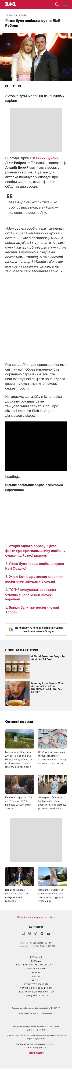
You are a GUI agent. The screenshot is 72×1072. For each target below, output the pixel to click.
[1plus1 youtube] (48, 933)
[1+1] (10, 4)
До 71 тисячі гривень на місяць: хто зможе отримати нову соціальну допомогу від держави (52, 757)
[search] (57, 4)
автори (36, 980)
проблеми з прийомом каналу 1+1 (36, 965)
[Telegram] (13, 86)
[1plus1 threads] (29, 933)
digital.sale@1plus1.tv (36, 1039)
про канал (36, 957)
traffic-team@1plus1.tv (36, 1047)
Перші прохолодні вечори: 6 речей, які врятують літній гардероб (16, 895)
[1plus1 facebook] (42, 934)
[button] (65, 4)
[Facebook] (6, 86)
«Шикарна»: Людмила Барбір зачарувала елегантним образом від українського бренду (52, 803)
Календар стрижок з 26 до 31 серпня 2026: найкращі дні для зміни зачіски (18, 803)
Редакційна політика (36, 996)
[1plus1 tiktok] (35, 933)
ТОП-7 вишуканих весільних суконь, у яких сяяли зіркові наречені (30, 594)
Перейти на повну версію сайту (36, 917)
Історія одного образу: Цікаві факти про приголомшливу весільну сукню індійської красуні (35, 551)
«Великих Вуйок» (44, 158)
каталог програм (36, 969)
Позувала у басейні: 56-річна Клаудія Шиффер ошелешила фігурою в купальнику (51, 895)
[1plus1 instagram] (23, 934)
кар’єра (36, 972)
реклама (36, 961)
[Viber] (19, 86)
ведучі (36, 976)
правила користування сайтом (36, 992)
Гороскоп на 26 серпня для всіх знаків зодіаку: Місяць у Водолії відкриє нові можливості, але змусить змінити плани (19, 759)
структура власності (36, 984)
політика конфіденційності (36, 988)
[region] (36, 130)
